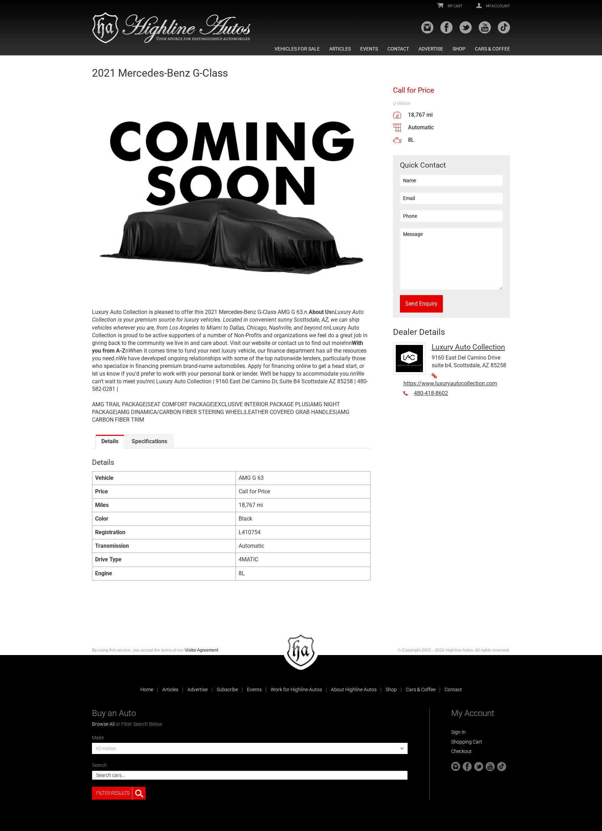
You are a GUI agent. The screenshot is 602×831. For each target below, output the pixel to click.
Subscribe (227, 689)
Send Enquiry (421, 303)
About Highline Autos (354, 689)
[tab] (109, 441)
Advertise (430, 49)
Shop (459, 49)
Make (98, 737)
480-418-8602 (431, 393)
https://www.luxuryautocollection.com (450, 383)
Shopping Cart (466, 742)
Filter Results (113, 793)
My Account (497, 5)
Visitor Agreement (201, 650)
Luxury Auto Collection (468, 347)
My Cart (455, 5)
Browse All (103, 724)
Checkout (461, 751)
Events (369, 49)
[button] (250, 751)
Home (146, 689)
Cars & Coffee (492, 49)
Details (109, 441)
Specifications (149, 441)
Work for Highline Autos (296, 689)
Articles (340, 49)
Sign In (458, 732)
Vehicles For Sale (297, 49)
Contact (398, 49)
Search (99, 765)
